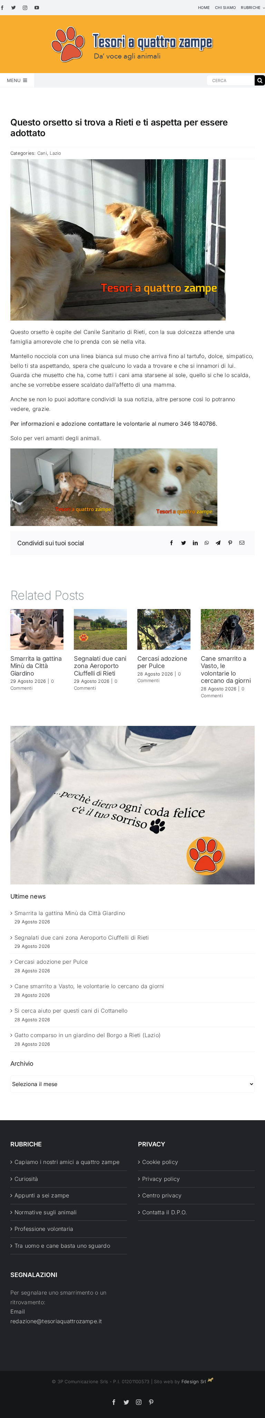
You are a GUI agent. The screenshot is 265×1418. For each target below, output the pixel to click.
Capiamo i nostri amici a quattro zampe (66, 1161)
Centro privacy (161, 1195)
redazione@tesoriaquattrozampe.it (56, 1321)
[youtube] (37, 8)
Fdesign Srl (193, 1381)
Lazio (55, 153)
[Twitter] (183, 543)
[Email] (242, 543)
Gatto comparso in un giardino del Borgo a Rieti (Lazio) (87, 1035)
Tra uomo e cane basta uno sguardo (62, 1245)
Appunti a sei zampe (41, 1195)
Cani (42, 153)
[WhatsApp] (206, 543)
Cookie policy (160, 1161)
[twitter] (13, 8)
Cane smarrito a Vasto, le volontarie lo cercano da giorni (226, 670)
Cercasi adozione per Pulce (162, 662)
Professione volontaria (43, 1228)
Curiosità (26, 1178)
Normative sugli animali (45, 1212)
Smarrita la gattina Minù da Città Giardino (36, 666)
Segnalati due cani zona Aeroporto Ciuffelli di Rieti (100, 666)
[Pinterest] (230, 543)
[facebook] (2, 8)
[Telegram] (218, 543)
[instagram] (25, 8)
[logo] (132, 24)
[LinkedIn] (195, 543)
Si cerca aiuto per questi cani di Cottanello (71, 1010)
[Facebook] (171, 543)
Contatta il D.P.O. (164, 1212)
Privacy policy (161, 1178)
